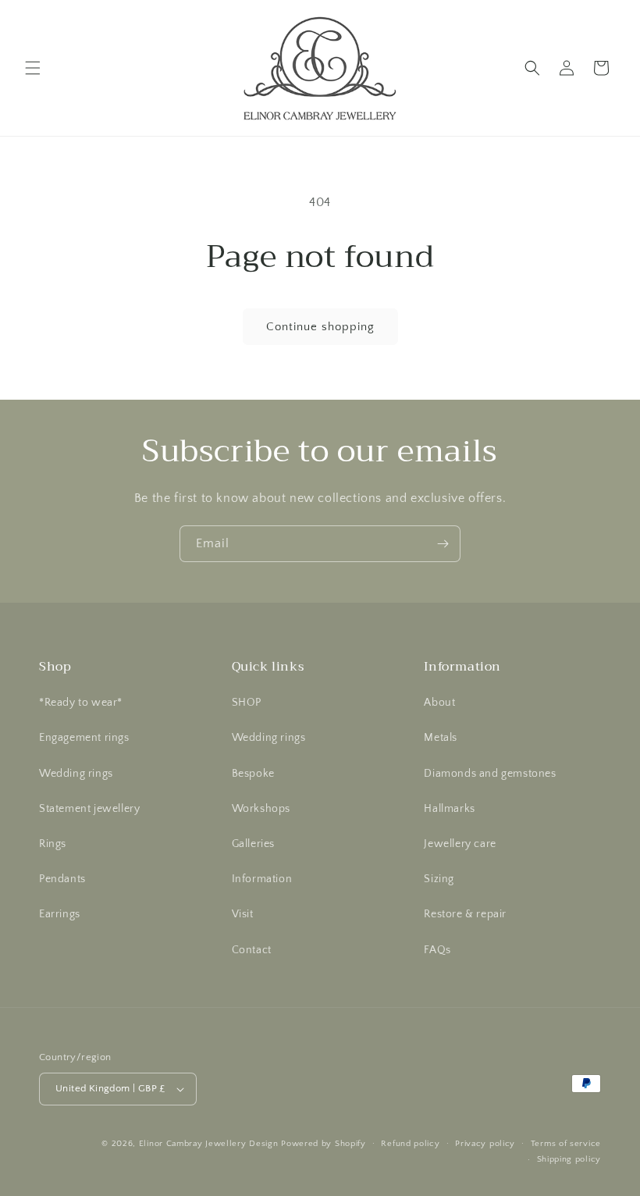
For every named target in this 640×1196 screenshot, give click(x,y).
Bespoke (253, 773)
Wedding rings (76, 773)
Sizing (439, 879)
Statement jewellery (89, 809)
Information (262, 879)
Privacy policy (485, 1143)
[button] (33, 68)
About (439, 702)
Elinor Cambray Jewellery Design (209, 1143)
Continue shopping (320, 326)
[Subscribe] (442, 543)
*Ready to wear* (81, 702)
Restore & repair (465, 914)
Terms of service (566, 1143)
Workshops (261, 809)
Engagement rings (84, 737)
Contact (252, 950)
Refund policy (410, 1143)
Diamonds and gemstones (490, 773)
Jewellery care (460, 844)
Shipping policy (569, 1159)
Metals (440, 737)
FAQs (437, 950)
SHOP (246, 702)
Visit (243, 914)
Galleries (253, 844)
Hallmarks (449, 809)
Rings (52, 844)
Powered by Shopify (323, 1143)
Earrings (59, 914)
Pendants (62, 879)
